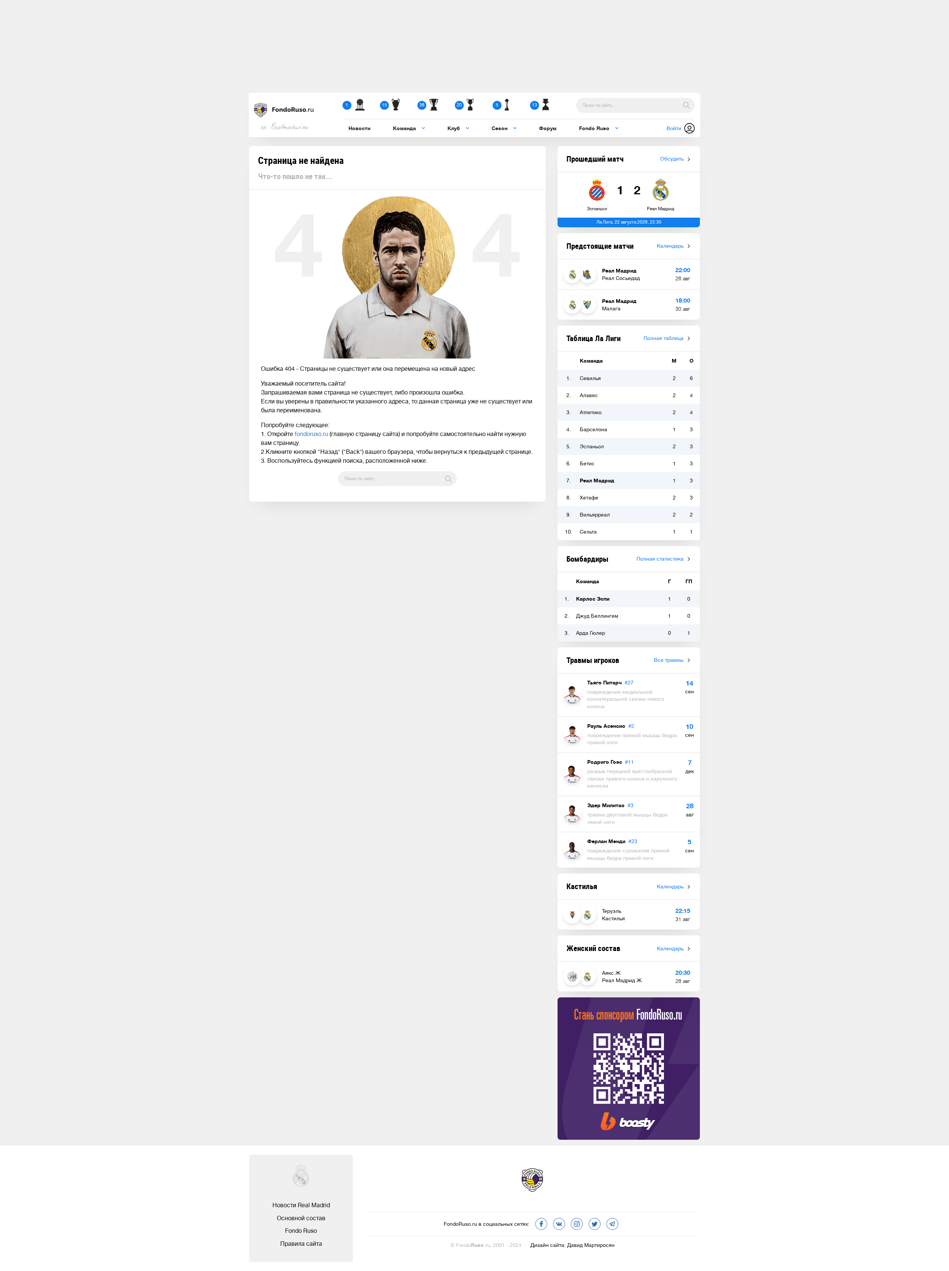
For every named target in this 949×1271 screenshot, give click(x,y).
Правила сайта (301, 1244)
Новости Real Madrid (301, 1205)
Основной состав (301, 1218)
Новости (359, 128)
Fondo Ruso (301, 1231)
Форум (547, 128)
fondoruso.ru (311, 434)
